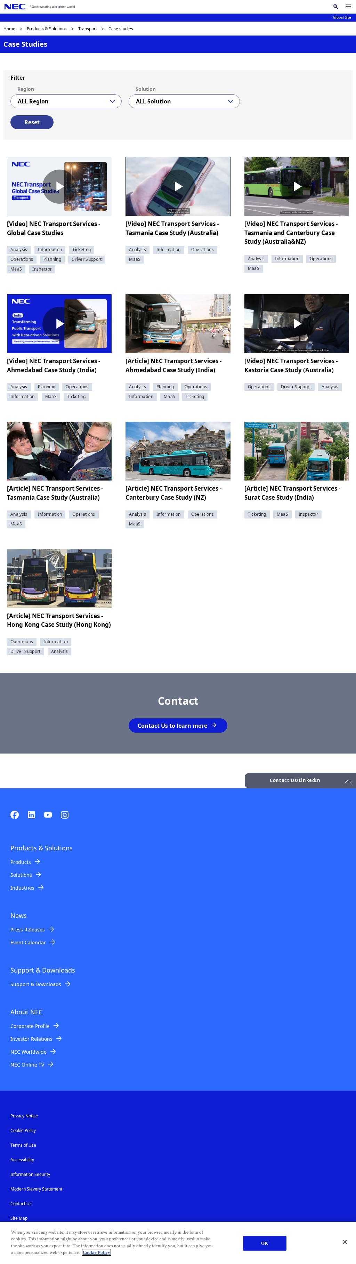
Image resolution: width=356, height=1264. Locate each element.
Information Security (30, 1174)
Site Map (18, 1218)
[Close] (345, 1242)
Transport (87, 29)
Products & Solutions (47, 29)
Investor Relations (31, 1039)
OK (264, 1243)
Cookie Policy (23, 1130)
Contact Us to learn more (172, 725)
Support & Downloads (35, 984)
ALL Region (33, 101)
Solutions (21, 875)
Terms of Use (23, 1145)
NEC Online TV (27, 1064)
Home (9, 29)
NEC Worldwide (28, 1051)
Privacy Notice (24, 1116)
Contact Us (21, 1204)
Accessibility (22, 1160)
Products (20, 862)
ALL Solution (153, 101)
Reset (32, 122)
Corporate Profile (30, 1026)
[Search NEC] (336, 6)
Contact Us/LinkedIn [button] (295, 780)
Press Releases (27, 929)
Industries (22, 887)
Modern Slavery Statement (36, 1189)
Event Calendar (28, 942)
